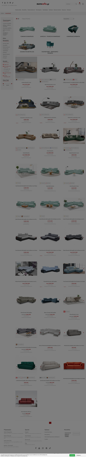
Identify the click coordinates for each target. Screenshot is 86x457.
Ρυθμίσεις (79, 455)
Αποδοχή (72, 455)
